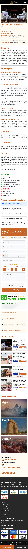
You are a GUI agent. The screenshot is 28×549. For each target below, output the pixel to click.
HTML (17, 544)
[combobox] (5, 255)
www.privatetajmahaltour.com (8, 525)
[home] (14, 2)
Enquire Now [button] (7, 547)
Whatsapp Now (5, 508)
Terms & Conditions (6, 510)
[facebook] (3, 473)
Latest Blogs (5, 514)
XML (11, 544)
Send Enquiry (14, 290)
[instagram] (11, 473)
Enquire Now (5, 504)
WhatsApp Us (21, 547)
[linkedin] (8, 473)
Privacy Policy (5, 512)
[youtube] (13, 473)
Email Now (4, 506)
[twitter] (5, 473)
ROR (14, 544)
